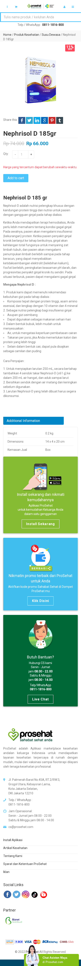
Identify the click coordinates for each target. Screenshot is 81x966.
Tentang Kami (12, 856)
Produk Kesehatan (26, 34)
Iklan (6, 872)
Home (7, 34)
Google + (44, 120)
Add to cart (16, 178)
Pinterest (52, 120)
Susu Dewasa (51, 34)
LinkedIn (36, 120)
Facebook (21, 120)
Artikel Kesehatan (15, 848)
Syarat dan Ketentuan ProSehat (25, 864)
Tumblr (59, 120)
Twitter (29, 120)
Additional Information (23, 421)
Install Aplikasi (12, 840)
